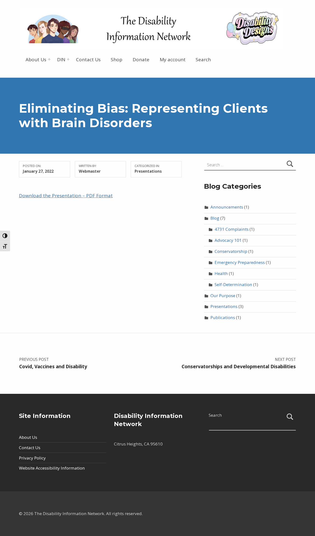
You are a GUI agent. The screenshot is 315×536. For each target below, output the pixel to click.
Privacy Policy (32, 458)
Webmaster (90, 171)
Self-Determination (233, 284)
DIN (61, 59)
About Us (36, 59)
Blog (214, 218)
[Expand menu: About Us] (49, 59)
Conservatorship (231, 251)
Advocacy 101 (228, 240)
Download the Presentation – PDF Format (66, 195)
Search (203, 59)
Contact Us (88, 59)
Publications (222, 317)
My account (173, 59)
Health (221, 273)
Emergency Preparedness (240, 262)
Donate (141, 59)
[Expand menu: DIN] (68, 59)
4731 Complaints (232, 229)
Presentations (148, 171)
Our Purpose (222, 295)
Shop (116, 59)
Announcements (226, 207)
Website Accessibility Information (52, 468)
